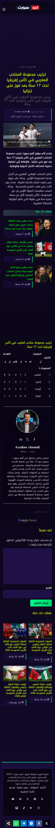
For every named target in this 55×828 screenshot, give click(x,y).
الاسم (49, 587)
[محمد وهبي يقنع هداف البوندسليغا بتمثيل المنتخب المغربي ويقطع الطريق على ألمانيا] (43, 274)
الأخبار (22, 67)
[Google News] (27, 520)
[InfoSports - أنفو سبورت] (27, 7)
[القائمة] (5, 9)
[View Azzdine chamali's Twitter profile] (27, 439)
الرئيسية (30, 67)
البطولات (34, 787)
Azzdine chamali (21, 111)
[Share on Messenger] (31, 823)
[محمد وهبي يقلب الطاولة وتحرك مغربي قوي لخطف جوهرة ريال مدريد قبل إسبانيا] (43, 227)
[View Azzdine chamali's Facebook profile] (34, 439)
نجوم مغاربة (22, 787)
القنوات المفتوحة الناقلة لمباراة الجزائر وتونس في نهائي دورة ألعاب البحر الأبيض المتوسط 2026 (40, 647)
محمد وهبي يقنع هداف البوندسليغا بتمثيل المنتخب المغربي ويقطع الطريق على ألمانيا (19, 273)
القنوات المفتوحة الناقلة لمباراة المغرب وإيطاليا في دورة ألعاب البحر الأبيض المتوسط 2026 (14, 645)
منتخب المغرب (40, 511)
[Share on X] (47, 823)
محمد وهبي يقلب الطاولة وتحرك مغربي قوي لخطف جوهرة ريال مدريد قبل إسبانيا (19, 225)
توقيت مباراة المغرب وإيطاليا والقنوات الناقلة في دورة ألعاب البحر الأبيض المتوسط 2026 (40, 688)
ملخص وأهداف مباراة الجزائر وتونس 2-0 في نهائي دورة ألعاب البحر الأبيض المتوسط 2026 (19, 248)
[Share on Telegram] (24, 823)
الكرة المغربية (27, 792)
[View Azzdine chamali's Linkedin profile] (20, 439)
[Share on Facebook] (39, 823)
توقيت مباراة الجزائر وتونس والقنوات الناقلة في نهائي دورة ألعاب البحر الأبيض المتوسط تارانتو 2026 (15, 690)
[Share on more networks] (8, 823)
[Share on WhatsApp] (16, 823)
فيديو (12, 787)
